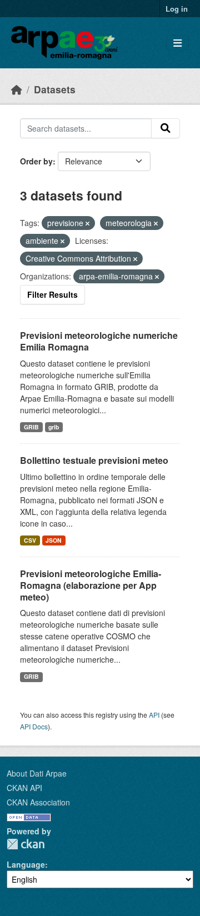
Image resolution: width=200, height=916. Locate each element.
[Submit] (165, 128)
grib (53, 427)
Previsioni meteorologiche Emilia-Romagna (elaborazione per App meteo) (90, 585)
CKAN (25, 844)
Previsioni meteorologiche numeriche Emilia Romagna (99, 341)
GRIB (31, 427)
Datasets (55, 89)
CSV (30, 540)
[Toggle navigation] (177, 43)
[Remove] (87, 223)
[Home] (16, 89)
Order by (36, 161)
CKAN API (24, 787)
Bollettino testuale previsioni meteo (94, 460)
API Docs (34, 726)
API (154, 714)
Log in (177, 8)
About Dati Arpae (37, 773)
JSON (54, 540)
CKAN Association (38, 802)
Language (26, 864)
